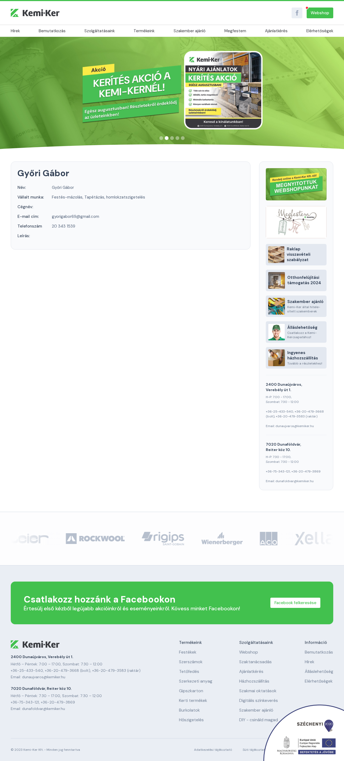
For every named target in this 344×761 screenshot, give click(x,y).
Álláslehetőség (319, 671)
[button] (161, 138)
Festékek (187, 652)
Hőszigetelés (191, 720)
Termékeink (144, 31)
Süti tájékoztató (255, 750)
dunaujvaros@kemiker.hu (294, 426)
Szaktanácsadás (255, 662)
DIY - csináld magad (258, 720)
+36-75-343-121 (278, 471)
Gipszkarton (191, 691)
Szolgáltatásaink (99, 31)
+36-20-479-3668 (309, 411)
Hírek (15, 31)
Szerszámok (191, 662)
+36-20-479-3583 (290, 416)
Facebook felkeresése (295, 602)
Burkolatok (189, 710)
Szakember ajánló (190, 31)
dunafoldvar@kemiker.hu (294, 481)
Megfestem (235, 31)
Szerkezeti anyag (195, 681)
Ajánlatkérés (276, 31)
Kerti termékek (193, 700)
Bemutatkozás (52, 31)
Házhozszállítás (254, 681)
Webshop (320, 13)
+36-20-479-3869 (306, 471)
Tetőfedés (189, 671)
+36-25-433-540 (279, 411)
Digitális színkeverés (258, 700)
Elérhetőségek (319, 31)
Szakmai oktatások (258, 691)
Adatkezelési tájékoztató (213, 750)
